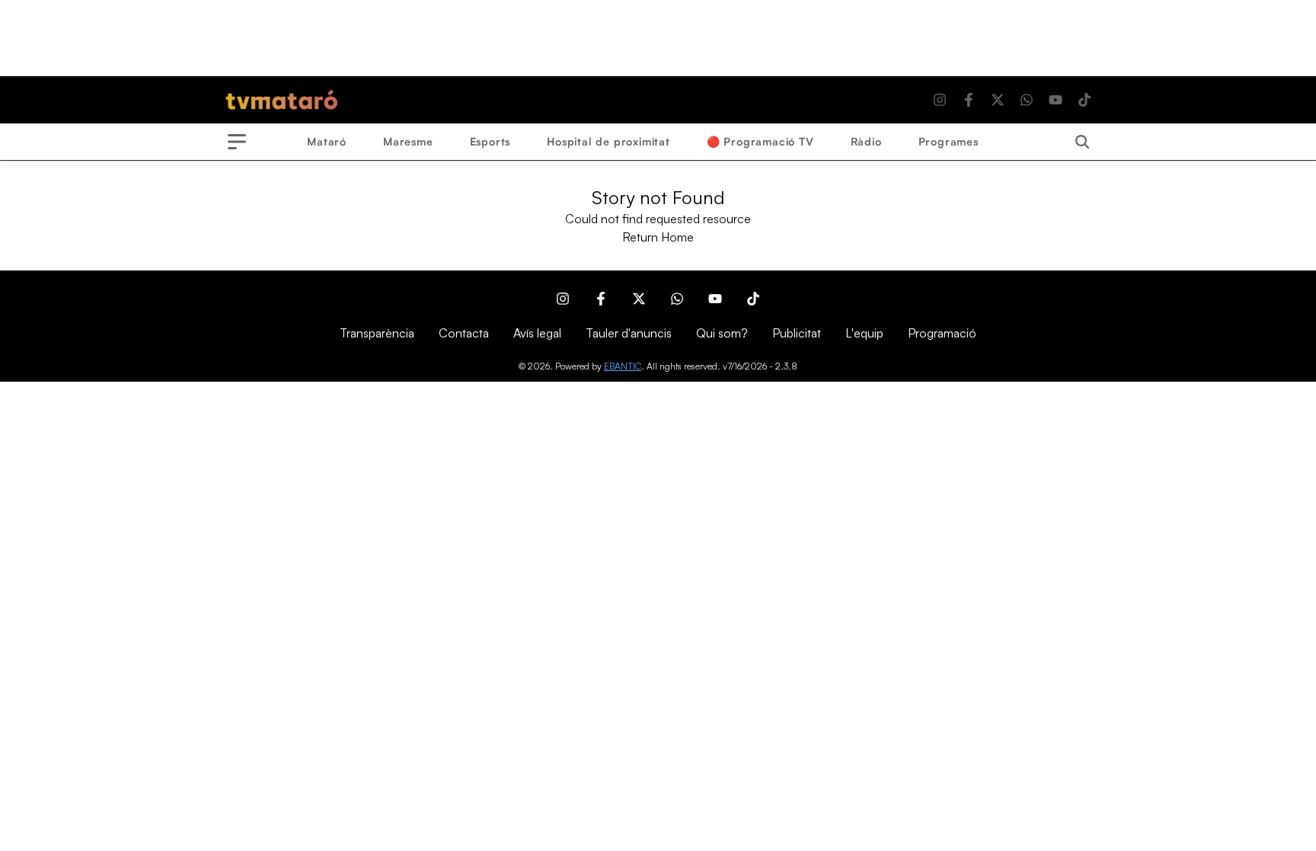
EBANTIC (622, 366)
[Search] (1082, 142)
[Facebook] (969, 100)
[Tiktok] (1084, 100)
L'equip (864, 333)
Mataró (327, 141)
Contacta (464, 333)
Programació (942, 333)
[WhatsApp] (1026, 100)
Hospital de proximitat (608, 141)
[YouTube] (1055, 100)
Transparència (377, 333)
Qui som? (722, 333)
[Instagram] (940, 100)
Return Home (658, 237)
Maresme (408, 141)
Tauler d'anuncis (629, 333)
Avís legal (537, 333)
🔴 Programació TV (760, 141)
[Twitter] (998, 100)
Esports (490, 141)
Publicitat (796, 333)
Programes (948, 141)
